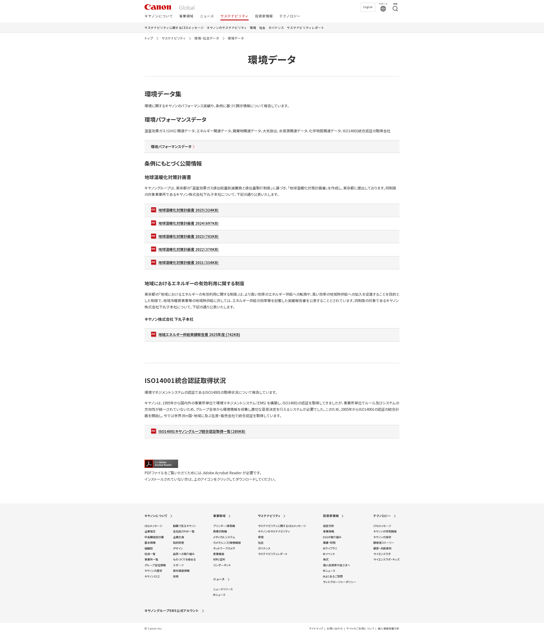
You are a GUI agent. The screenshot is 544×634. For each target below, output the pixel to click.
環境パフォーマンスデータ (171, 146)
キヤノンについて (158, 16)
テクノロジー (289, 16)
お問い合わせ (335, 628)
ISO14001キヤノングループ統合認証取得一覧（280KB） (202, 431)
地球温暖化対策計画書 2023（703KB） (188, 236)
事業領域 (186, 16)
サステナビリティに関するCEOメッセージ (174, 27)
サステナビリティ (234, 16)
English (368, 7)
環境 (253, 27)
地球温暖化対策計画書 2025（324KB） (188, 210)
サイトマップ (316, 628)
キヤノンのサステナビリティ (227, 27)
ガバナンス (276, 27)
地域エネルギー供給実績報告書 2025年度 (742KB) (199, 334)
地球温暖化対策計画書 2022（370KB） (188, 249)
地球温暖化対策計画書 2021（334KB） (188, 262)
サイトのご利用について (360, 628)
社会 (262, 27)
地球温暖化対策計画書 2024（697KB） (188, 223)
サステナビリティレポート (305, 27)
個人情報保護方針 (389, 628)
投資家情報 (264, 16)
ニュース (207, 16)
